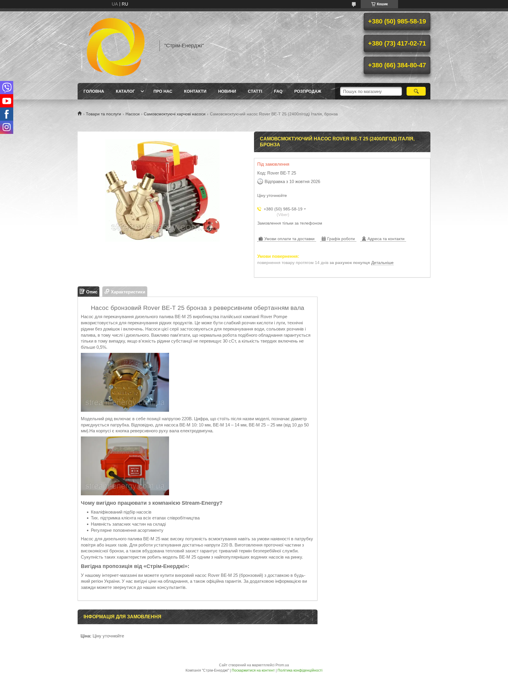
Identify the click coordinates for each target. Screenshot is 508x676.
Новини (227, 91)
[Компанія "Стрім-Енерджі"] (116, 46)
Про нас (162, 91)
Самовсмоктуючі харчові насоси (174, 114)
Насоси (133, 114)
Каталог (125, 91)
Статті (255, 91)
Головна (93, 91)
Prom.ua (282, 665)
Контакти (195, 91)
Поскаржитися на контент (253, 670)
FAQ (278, 91)
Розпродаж (307, 91)
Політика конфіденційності (300, 670)
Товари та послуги (103, 114)
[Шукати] (416, 91)
